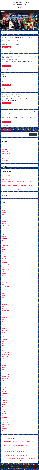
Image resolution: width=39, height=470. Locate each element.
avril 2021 (4, 323)
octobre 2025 (5, 223)
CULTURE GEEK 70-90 (19, 2)
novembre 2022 (5, 288)
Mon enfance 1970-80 (16, 69)
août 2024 (4, 249)
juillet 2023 (4, 273)
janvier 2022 (4, 306)
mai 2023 (4, 276)
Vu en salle (6, 106)
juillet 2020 (4, 339)
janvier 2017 (4, 417)
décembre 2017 (5, 396)
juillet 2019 (4, 361)
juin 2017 (4, 407)
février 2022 (4, 304)
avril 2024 (4, 256)
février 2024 (4, 260)
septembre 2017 (5, 402)
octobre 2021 (5, 312)
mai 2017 (4, 409)
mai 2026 (4, 210)
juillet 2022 (4, 295)
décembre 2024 (5, 241)
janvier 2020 (4, 350)
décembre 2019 (5, 352)
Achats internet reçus (6, 144)
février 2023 (4, 282)
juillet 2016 (4, 428)
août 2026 (4, 205)
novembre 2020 (5, 332)
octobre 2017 (5, 400)
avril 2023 (4, 278)
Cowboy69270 (6, 441)
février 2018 (4, 393)
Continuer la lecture (6, 47)
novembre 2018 (5, 376)
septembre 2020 (5, 336)
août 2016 (4, 426)
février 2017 (4, 415)
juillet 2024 (4, 251)
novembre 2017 (5, 398)
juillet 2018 (4, 383)
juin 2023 (4, 275)
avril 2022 (4, 300)
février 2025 (4, 238)
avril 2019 (4, 367)
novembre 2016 (5, 420)
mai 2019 (4, 365)
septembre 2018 (5, 380)
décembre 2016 (5, 419)
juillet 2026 (4, 206)
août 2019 (4, 360)
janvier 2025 (4, 240)
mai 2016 (4, 431)
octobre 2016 (5, 422)
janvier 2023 (4, 284)
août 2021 (4, 315)
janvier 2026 (4, 217)
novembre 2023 (5, 265)
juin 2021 (4, 319)
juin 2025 (4, 230)
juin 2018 (4, 385)
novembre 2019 (5, 354)
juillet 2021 (4, 317)
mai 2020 (4, 343)
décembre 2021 (5, 308)
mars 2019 (4, 369)
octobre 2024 (5, 245)
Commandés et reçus (7, 51)
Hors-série (5, 88)
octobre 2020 (5, 334)
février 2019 (4, 371)
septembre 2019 (5, 358)
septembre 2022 (5, 291)
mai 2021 (4, 321)
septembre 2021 (5, 313)
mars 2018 (4, 391)
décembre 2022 (5, 286)
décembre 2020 (5, 330)
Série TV (4, 155)
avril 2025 (4, 234)
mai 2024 (4, 254)
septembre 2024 (5, 247)
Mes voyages (5, 151)
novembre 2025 (5, 221)
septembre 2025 (5, 225)
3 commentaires (7, 89)
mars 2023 (4, 280)
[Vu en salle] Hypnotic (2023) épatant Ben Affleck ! (14, 94)
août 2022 (4, 293)
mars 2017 (4, 413)
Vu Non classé (5, 160)
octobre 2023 (5, 267)
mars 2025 (4, 236)
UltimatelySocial (27, 469)
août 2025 (4, 227)
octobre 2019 (5, 356)
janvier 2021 (4, 328)
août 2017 (4, 404)
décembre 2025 (5, 219)
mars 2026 (4, 214)
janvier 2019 (4, 372)
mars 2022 (4, 302)
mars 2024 (4, 258)
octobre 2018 (5, 378)
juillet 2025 (4, 228)
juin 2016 (4, 430)
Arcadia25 (5, 445)
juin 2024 (4, 252)
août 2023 (4, 271)
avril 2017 (4, 411)
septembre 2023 (5, 269)
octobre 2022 (5, 289)
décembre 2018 (5, 374)
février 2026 (4, 216)
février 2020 (4, 348)
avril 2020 (4, 345)
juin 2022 (4, 297)
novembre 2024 (5, 243)
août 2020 (4, 337)
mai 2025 (4, 232)
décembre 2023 (5, 264)
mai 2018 (4, 387)
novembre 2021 (5, 310)
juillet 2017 (4, 406)
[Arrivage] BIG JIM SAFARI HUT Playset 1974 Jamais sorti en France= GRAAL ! (17, 189)
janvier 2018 (4, 395)
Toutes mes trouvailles (6, 156)
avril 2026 (4, 212)
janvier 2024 (4, 262)
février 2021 (4, 326)
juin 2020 (4, 341)
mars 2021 (4, 324)
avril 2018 (4, 389)
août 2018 (4, 382)
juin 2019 (4, 363)
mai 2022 (4, 299)
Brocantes (4, 145)
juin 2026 (4, 208)
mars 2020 (4, 347)
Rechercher (33, 134)
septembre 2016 (5, 424)
